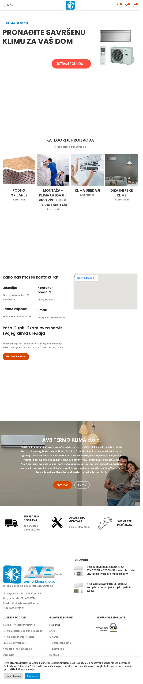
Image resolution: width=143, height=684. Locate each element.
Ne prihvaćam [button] (13, 676)
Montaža (62, 484)
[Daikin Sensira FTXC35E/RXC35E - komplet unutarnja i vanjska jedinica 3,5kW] (78, 588)
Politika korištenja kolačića (18, 636)
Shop (52, 630)
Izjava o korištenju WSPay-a (19, 624)
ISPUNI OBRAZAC (16, 356)
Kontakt (54, 654)
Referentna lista (61, 642)
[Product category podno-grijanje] (19, 178)
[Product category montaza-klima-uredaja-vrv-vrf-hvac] (53, 183)
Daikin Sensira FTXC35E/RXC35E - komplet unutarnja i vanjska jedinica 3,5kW (110, 587)
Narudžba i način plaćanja (17, 648)
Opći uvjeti (9, 654)
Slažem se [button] (32, 676)
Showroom (58, 648)
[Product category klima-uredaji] (87, 176)
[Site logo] (70, 4)
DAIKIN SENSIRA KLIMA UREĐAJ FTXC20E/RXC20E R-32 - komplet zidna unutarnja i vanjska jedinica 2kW (111, 570)
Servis (82, 484)
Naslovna (54, 624)
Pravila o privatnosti (14, 642)
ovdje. (31, 669)
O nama (53, 636)
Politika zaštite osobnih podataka (22, 630)
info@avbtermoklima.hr (24, 603)
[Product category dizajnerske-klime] (121, 178)
